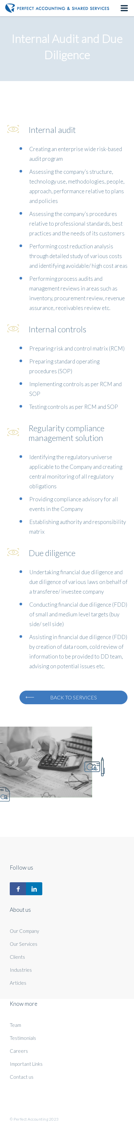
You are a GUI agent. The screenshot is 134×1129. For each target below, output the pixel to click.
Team (15, 1025)
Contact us (22, 1077)
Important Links (26, 1064)
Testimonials (23, 1038)
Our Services (23, 944)
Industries (21, 970)
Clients (17, 957)
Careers (19, 1051)
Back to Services (73, 697)
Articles (18, 983)
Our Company (24, 931)
